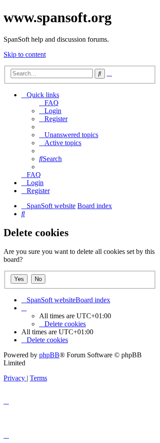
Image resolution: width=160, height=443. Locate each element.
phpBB (49, 355)
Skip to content (25, 54)
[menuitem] (49, 103)
